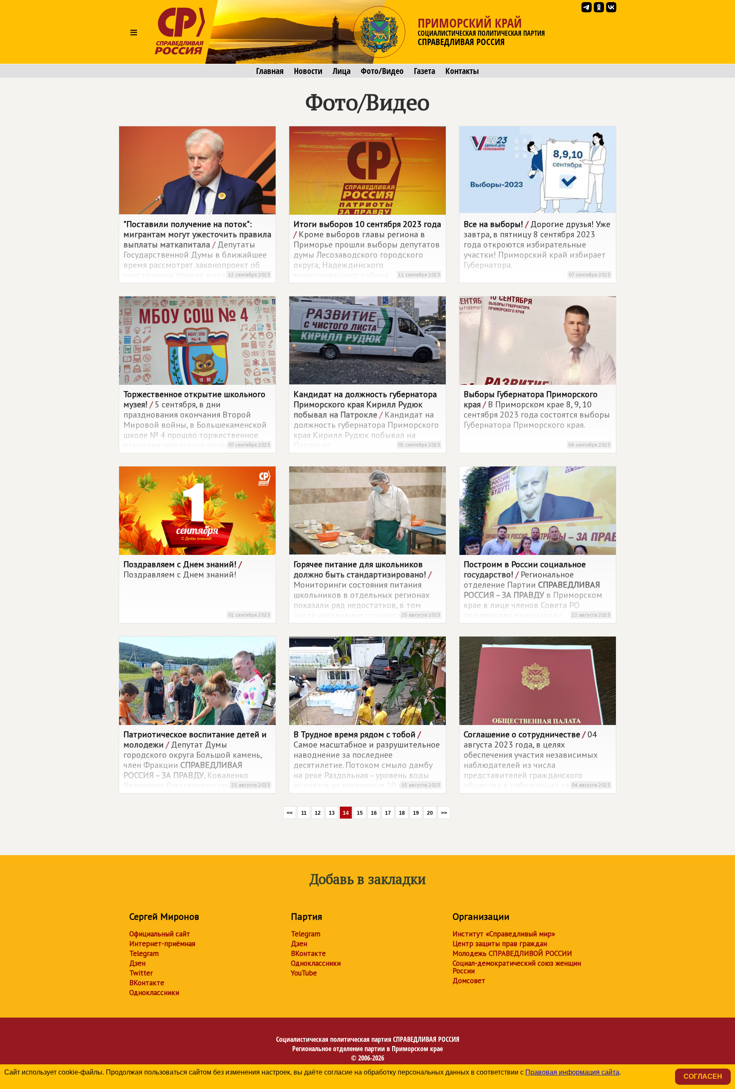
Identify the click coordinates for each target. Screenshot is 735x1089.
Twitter (141, 973)
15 (360, 813)
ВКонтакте (146, 983)
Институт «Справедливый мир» (504, 934)
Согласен (703, 1076)
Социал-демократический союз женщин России (517, 967)
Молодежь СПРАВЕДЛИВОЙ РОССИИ (512, 953)
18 (402, 813)
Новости (308, 71)
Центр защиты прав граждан (500, 943)
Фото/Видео (382, 71)
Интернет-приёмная (162, 943)
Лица (341, 71)
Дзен (137, 963)
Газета (424, 71)
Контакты (462, 71)
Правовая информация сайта (572, 1072)
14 (346, 813)
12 (318, 813)
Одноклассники (154, 992)
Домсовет (469, 980)
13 (332, 813)
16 (374, 813)
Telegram (144, 953)
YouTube (304, 973)
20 (430, 813)
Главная (270, 71)
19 (416, 813)
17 (388, 813)
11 (304, 813)
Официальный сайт (159, 934)
